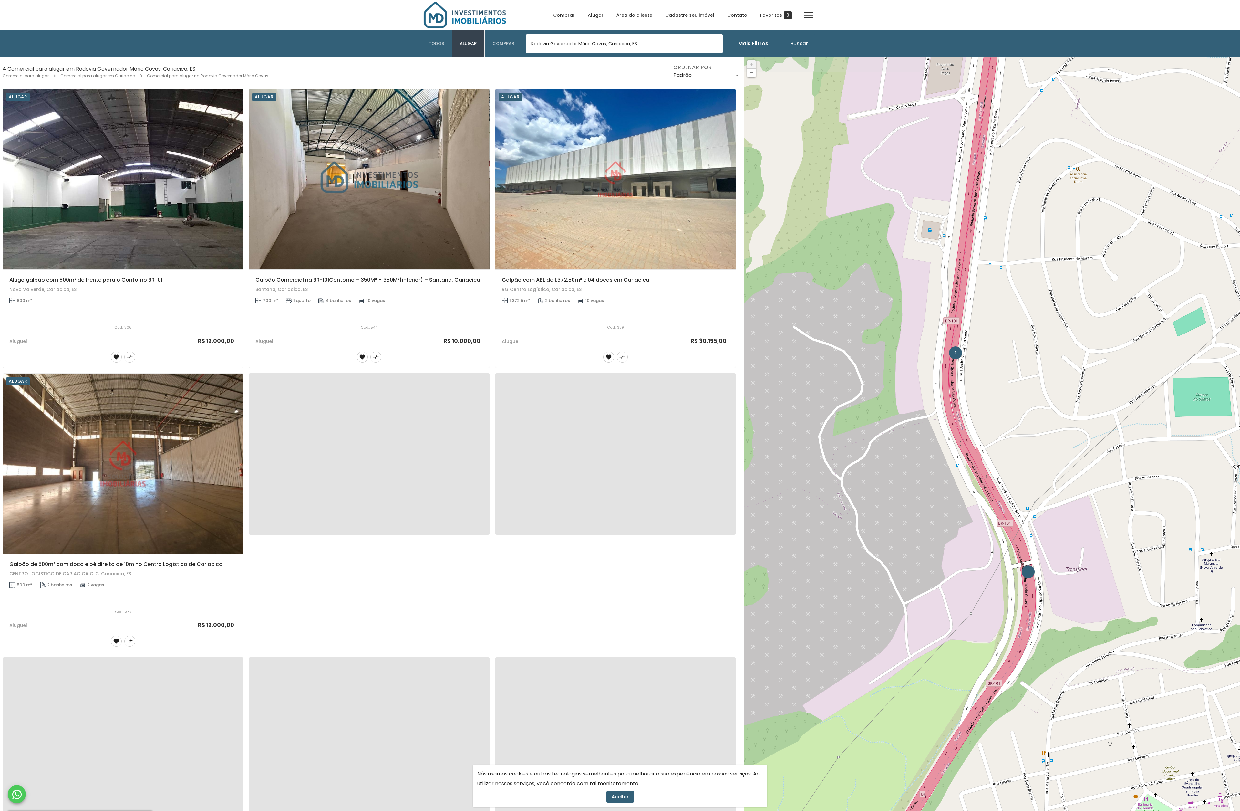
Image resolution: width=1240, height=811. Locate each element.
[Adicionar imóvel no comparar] (129, 357)
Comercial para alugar (26, 75)
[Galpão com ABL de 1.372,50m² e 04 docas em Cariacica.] (615, 179)
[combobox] (624, 43)
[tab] (436, 43)
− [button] (751, 73)
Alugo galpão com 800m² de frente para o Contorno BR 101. (86, 279)
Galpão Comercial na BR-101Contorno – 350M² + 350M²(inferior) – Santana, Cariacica (367, 279)
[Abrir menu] (808, 15)
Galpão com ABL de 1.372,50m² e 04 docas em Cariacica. (576, 279)
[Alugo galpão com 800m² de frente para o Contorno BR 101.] (123, 179)
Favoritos (774, 15)
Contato (737, 15)
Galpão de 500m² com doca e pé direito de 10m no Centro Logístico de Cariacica (115, 564)
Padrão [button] (682, 75)
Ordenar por (692, 67)
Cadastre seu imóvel (689, 15)
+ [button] (751, 64)
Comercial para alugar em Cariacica (97, 75)
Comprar (564, 15)
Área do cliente (634, 15)
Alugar (596, 15)
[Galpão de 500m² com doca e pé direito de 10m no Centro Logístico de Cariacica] (123, 464)
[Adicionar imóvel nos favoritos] (116, 357)
